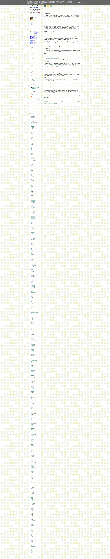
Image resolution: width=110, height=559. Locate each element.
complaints (32, 238)
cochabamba (32, 344)
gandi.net (32, 376)
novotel (32, 445)
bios (31, 323)
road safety (32, 483)
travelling (32, 524)
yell (31, 552)
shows (31, 494)
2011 (31, 68)
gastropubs (32, 254)
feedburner (32, 370)
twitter (66, 95)
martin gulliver (32, 428)
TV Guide (48, 80)
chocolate (32, 233)
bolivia (31, 132)
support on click (33, 285)
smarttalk (32, 213)
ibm (31, 392)
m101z (32, 260)
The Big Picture (34, 84)
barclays (32, 164)
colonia (32, 346)
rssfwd (32, 281)
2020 (31, 50)
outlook (32, 456)
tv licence (32, 525)
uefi (31, 297)
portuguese (32, 473)
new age (32, 440)
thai (31, 519)
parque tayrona (33, 462)
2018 (31, 53)
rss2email (32, 280)
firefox (31, 181)
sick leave (32, 498)
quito (31, 478)
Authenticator (46, 79)
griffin (31, 196)
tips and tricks (33, 158)
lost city (32, 424)
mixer (31, 429)
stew (31, 510)
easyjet (32, 362)
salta (31, 208)
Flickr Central (46, 33)
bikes (31, 322)
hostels (32, 387)
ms (31, 264)
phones (63, 95)
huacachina (32, 391)
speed (31, 505)
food (31, 133)
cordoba (32, 180)
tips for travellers (33, 292)
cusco (31, 149)
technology (32, 287)
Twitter (31, 24)
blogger (32, 324)
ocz (31, 450)
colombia (32, 138)
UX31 (31, 307)
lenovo (31, 418)
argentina (32, 116)
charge (32, 334)
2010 (31, 69)
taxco (31, 515)
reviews (32, 123)
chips (31, 338)
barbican (32, 318)
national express (33, 434)
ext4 (31, 365)
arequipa (32, 317)
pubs (31, 477)
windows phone (69, 95)
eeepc (31, 249)
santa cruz (32, 211)
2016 (31, 54)
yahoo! (32, 551)
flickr (48, 95)
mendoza (32, 202)
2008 (31, 72)
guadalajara (32, 381)
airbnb (31, 313)
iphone (31, 169)
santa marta (32, 212)
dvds (31, 361)
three (31, 291)
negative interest (33, 265)
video (31, 535)
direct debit (32, 355)
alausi (31, 314)
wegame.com (32, 542)
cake (31, 329)
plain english (32, 467)
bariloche (32, 176)
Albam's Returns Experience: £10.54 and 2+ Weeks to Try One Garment (35, 81)
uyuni (31, 531)
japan (31, 407)
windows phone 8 (75, 95)
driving (31, 248)
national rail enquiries (33, 436)
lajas (31, 414)
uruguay (32, 529)
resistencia (32, 276)
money (32, 203)
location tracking (59, 95)
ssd (31, 508)
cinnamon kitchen (33, 340)
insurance (32, 399)
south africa (32, 503)
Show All (39, 99)
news (31, 441)
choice (31, 234)
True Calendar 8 (53, 19)
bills (31, 192)
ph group (32, 466)
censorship (32, 232)
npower (32, 446)
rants (31, 118)
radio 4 (32, 171)
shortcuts (32, 493)
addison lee (32, 309)
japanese (32, 408)
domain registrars (33, 356)
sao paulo (32, 488)
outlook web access (33, 457)
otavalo (32, 455)
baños (31, 223)
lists (31, 420)
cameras (32, 330)
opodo (31, 451)
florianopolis (32, 375)
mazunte (32, 261)
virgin (31, 159)
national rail (32, 435)
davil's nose (32, 354)
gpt (31, 255)
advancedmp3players (34, 312)
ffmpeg (32, 371)
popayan (32, 471)
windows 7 (32, 217)
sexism (32, 492)
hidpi (31, 386)
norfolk (32, 444)
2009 (31, 71)
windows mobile (33, 546)
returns (32, 277)
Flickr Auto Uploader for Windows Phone (52, 58)
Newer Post (46, 101)
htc (31, 134)
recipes (32, 154)
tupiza (31, 293)
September (33, 58)
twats (31, 296)
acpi (31, 308)
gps (49, 95)
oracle (31, 452)
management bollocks (34, 201)
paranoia (32, 461)
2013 (31, 65)
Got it (82, 2)
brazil (31, 148)
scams (32, 174)
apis (31, 190)
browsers (32, 227)
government (32, 377)
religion (32, 275)
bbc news (32, 224)
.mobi (31, 303)
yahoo (31, 302)
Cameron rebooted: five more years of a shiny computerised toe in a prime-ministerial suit (36, 90)
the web (32, 121)
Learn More (77, 2)
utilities (31, 298)
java (31, 409)
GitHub (32, 25)
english (32, 195)
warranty (32, 540)
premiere (32, 476)
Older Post (78, 101)
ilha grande (32, 397)
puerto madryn (33, 207)
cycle (31, 243)
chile (31, 144)
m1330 (32, 425)
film (31, 253)
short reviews (32, 126)
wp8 (79, 95)
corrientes (32, 240)
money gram (32, 430)
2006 (31, 75)
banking (32, 143)
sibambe (32, 497)
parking (32, 266)
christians (32, 339)
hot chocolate (32, 388)
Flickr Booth (52, 33)
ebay (31, 128)
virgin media (32, 160)
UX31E (32, 187)
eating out (32, 165)
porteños (32, 472)
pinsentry (32, 271)
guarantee (32, 382)
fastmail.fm (32, 367)
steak (31, 509)
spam (31, 137)
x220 (31, 301)
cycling (32, 127)
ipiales (31, 402)
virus (31, 536)
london (31, 185)
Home (62, 101)
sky (31, 499)
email (31, 250)
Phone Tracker (57, 64)
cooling (32, 349)
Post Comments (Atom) (53, 103)
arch (31, 191)
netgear (32, 439)
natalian (33, 79)
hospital (32, 197)
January (33, 63)
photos (32, 269)
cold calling (32, 345)
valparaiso (32, 186)
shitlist (31, 175)
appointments (32, 222)
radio (31, 170)
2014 (31, 57)
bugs (31, 179)
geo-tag (50, 64)
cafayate (32, 228)
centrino (32, 333)
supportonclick (33, 286)
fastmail (32, 366)
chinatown (32, 335)
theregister (32, 520)
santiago (32, 487)
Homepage (32, 23)
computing (32, 117)
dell (31, 244)
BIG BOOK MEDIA (34, 96)
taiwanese (32, 514)
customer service (33, 122)
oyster (31, 460)
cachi (31, 328)
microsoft (32, 139)
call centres (32, 229)
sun (31, 513)
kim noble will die (33, 413)
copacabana (32, 350)
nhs (31, 153)
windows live (32, 545)
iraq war (32, 403)
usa (31, 530)
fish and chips (32, 372)
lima (31, 419)
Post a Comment (48, 99)
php (31, 270)
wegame (32, 541)
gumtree (32, 383)
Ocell (45, 26)
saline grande (32, 282)
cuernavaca (32, 351)
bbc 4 (31, 319)
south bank (32, 504)
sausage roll (32, 489)
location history (53, 95)
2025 (31, 47)
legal (31, 259)
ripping (31, 482)
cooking (32, 239)
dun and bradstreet (33, 360)
